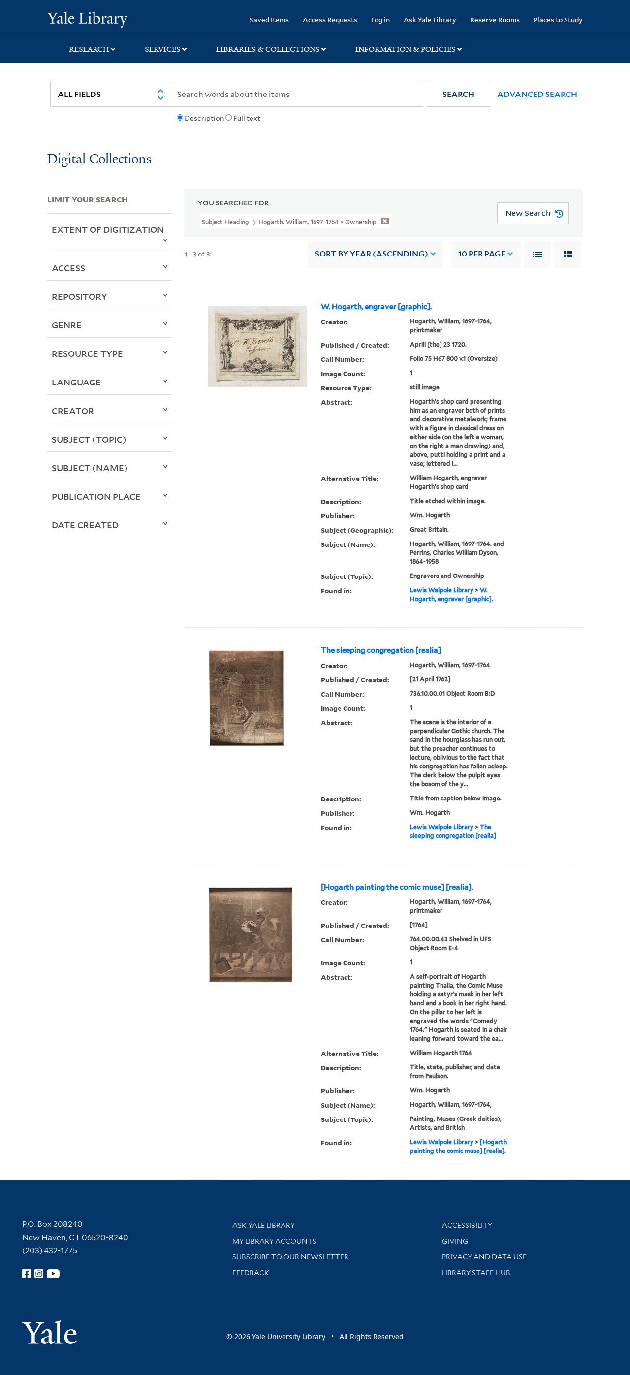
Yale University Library (87, 18)
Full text (246, 118)
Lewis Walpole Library (441, 590)
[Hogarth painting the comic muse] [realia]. (397, 887)
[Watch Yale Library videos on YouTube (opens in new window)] (53, 1273)
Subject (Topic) (89, 439)
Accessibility (467, 1225)
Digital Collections (99, 159)
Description (204, 118)
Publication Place (96, 496)
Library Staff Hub (476, 1273)
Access (68, 268)
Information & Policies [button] (405, 49)
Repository (79, 296)
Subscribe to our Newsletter (290, 1257)
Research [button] (89, 49)
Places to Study (558, 19)
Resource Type (87, 353)
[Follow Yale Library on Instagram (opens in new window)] (38, 1273)
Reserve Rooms (495, 19)
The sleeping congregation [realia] (381, 650)
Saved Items (269, 19)
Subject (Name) (90, 468)
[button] (458, 94)
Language (76, 382)
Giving (455, 1241)
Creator (73, 410)
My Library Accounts (274, 1241)
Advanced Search (537, 94)
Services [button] (163, 49)
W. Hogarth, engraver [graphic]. (376, 306)
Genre (67, 325)
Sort (371, 253)
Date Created (85, 525)
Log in (380, 19)
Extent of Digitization (108, 229)
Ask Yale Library (430, 19)
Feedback (250, 1273)
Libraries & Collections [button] (268, 49)
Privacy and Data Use (484, 1257)
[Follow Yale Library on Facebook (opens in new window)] (26, 1273)
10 (481, 253)
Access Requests (330, 19)
